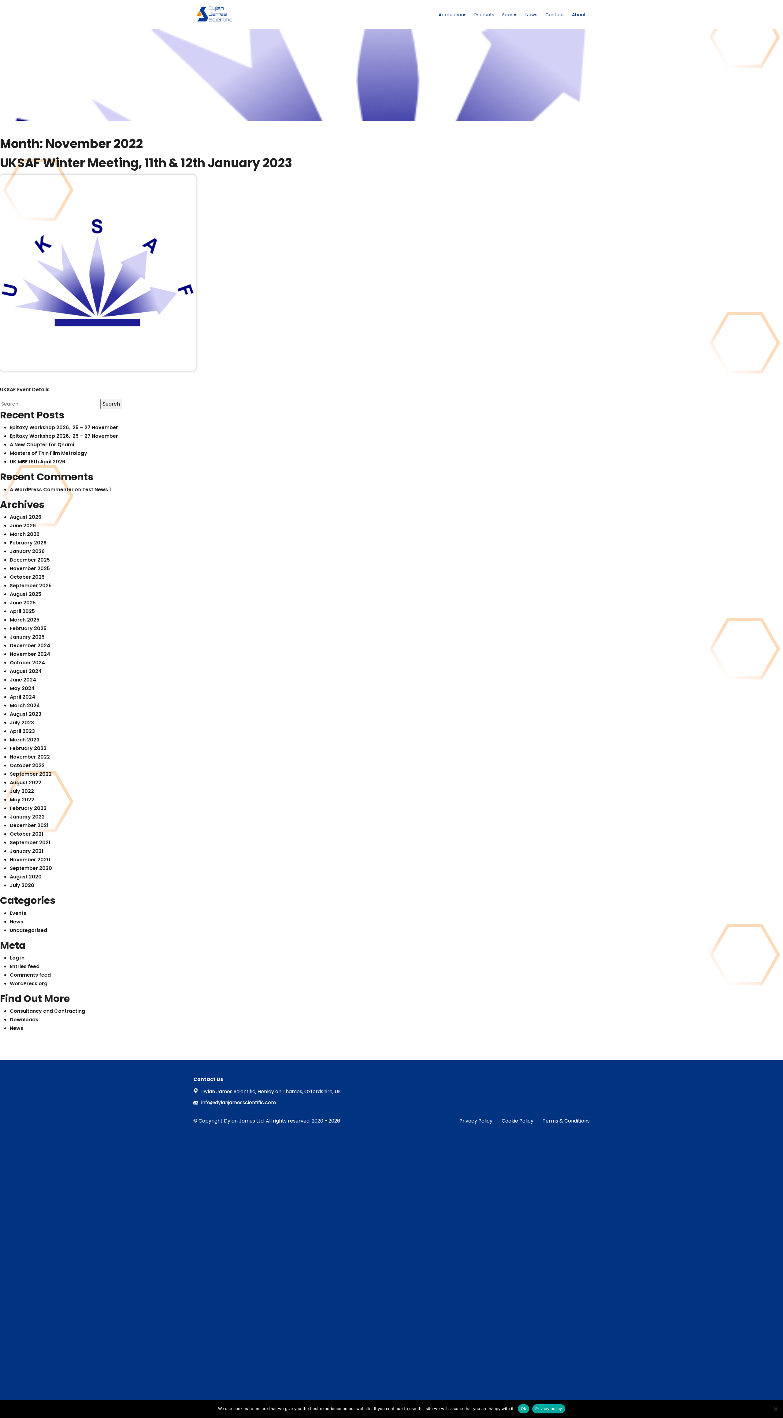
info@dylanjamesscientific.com (238, 1102)
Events (18, 913)
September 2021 (30, 842)
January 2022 (27, 816)
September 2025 (31, 585)
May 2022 (22, 799)
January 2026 (27, 551)
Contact (554, 15)
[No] (775, 1409)
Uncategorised (28, 930)
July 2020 (22, 885)
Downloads (24, 1019)
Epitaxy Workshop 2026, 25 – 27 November (64, 427)
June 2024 (23, 679)
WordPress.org (28, 983)
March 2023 (24, 739)
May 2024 (22, 688)
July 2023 (22, 722)
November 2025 (30, 568)
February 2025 (28, 628)
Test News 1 (96, 489)
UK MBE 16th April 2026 (37, 461)
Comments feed (30, 974)
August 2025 (25, 594)
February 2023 (28, 748)
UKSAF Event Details (25, 389)
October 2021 (26, 833)
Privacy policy (548, 1408)
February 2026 (28, 542)
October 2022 (27, 765)
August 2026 (25, 517)
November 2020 (30, 859)
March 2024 (25, 705)
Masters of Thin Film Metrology (48, 453)
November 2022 (30, 756)
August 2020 (26, 876)
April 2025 (22, 611)
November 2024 (30, 654)
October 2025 (27, 577)
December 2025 (30, 559)
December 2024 (30, 645)
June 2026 (23, 525)
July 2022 (22, 791)
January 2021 (26, 851)
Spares (510, 15)
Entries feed (24, 966)
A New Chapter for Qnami (42, 444)
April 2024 (22, 696)
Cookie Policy (517, 1120)
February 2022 (28, 808)
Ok (523, 1408)
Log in (17, 957)
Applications (452, 15)
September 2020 (31, 868)
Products (484, 15)
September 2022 (31, 774)
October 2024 (27, 662)
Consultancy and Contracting (47, 1011)
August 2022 (25, 782)
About (579, 15)
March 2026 (24, 534)
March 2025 (24, 619)
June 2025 (23, 602)
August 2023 (25, 714)
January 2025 (27, 636)
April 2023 (22, 731)
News (531, 15)
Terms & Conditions (566, 1120)
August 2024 (26, 671)
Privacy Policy (475, 1120)
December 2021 (29, 825)
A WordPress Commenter (42, 489)
